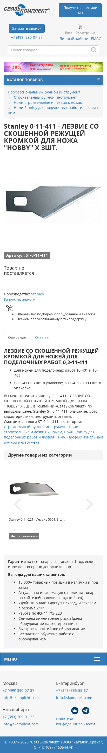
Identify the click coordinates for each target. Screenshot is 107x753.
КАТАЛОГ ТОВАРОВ (25, 79)
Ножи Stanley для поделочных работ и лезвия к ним (49, 434)
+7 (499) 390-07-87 (27, 37)
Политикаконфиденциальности (75, 721)
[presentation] (17, 505)
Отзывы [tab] (42, 337)
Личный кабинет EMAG (80, 38)
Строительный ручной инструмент (35, 426)
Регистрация (86, 32)
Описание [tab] (17, 337)
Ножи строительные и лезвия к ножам (41, 429)
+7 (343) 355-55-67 (72, 690)
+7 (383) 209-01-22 (18, 716)
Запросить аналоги (19, 299)
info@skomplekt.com (21, 697)
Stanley (37, 294)
